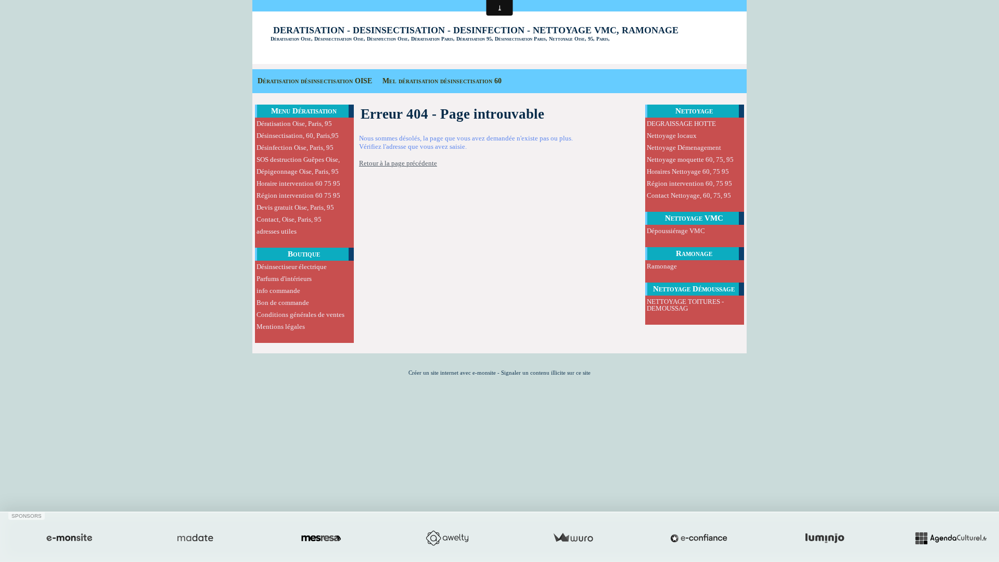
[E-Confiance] (699, 538)
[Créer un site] (69, 538)
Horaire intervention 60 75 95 (298, 183)
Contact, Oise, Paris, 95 (289, 219)
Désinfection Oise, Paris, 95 (295, 147)
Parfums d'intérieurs (284, 279)
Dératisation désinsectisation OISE (315, 81)
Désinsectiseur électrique (292, 267)
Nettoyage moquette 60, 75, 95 (690, 159)
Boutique (304, 254)
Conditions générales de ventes (300, 314)
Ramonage (694, 253)
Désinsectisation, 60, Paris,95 (298, 135)
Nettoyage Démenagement (684, 147)
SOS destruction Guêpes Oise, (298, 159)
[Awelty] (447, 538)
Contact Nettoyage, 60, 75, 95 (689, 195)
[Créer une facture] (573, 538)
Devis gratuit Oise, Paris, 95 (295, 207)
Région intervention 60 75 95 (298, 195)
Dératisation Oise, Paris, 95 (294, 123)
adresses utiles (277, 231)
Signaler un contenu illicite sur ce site (546, 372)
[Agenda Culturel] (951, 538)
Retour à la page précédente (398, 163)
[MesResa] (321, 538)
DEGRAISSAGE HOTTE (681, 123)
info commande (278, 291)
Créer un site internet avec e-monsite (452, 372)
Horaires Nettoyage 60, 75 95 (688, 171)
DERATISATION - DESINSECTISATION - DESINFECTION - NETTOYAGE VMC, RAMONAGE (475, 30)
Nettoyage (694, 111)
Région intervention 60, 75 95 (689, 183)
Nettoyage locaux (672, 135)
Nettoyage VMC (694, 218)
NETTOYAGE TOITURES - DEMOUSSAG (685, 305)
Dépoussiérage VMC (676, 231)
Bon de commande (283, 302)
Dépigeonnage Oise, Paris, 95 (298, 171)
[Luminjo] (825, 538)
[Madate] (195, 538)
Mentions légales (281, 326)
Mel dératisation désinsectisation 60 (442, 81)
